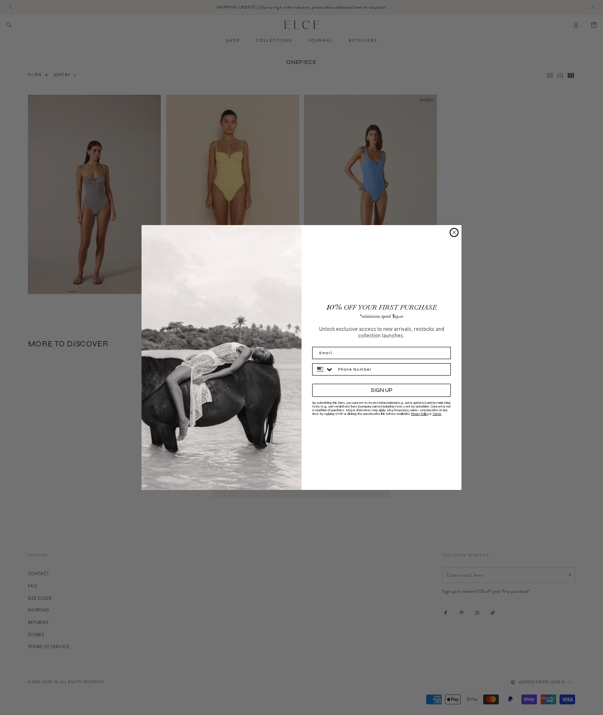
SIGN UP (382, 390)
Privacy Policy (420, 414)
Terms (436, 414)
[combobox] (323, 369)
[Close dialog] (454, 232)
